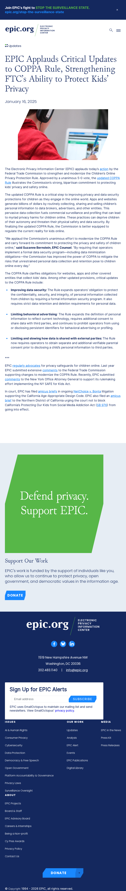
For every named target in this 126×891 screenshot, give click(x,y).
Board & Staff (13, 811)
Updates (72, 730)
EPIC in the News (111, 730)
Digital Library (75, 768)
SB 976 (102, 405)
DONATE (59, 872)
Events (71, 753)
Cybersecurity (13, 745)
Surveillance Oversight (19, 791)
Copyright (14, 888)
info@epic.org (77, 670)
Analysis (72, 738)
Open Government (17, 768)
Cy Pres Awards (14, 841)
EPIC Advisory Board (17, 818)
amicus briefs (47, 391)
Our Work (75, 722)
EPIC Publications (77, 760)
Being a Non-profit (16, 834)
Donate (15, 595)
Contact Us (12, 856)
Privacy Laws (13, 783)
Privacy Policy (13, 849)
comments (50, 370)
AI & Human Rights (16, 730)
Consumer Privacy (16, 738)
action (104, 169)
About (10, 795)
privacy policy (64, 710)
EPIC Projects (13, 803)
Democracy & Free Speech (22, 760)
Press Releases (110, 745)
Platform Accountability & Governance (29, 775)
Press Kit (106, 738)
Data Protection (15, 753)
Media (106, 722)
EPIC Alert (72, 745)
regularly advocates (26, 365)
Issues (10, 722)
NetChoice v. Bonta (87, 391)
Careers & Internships (18, 826)
